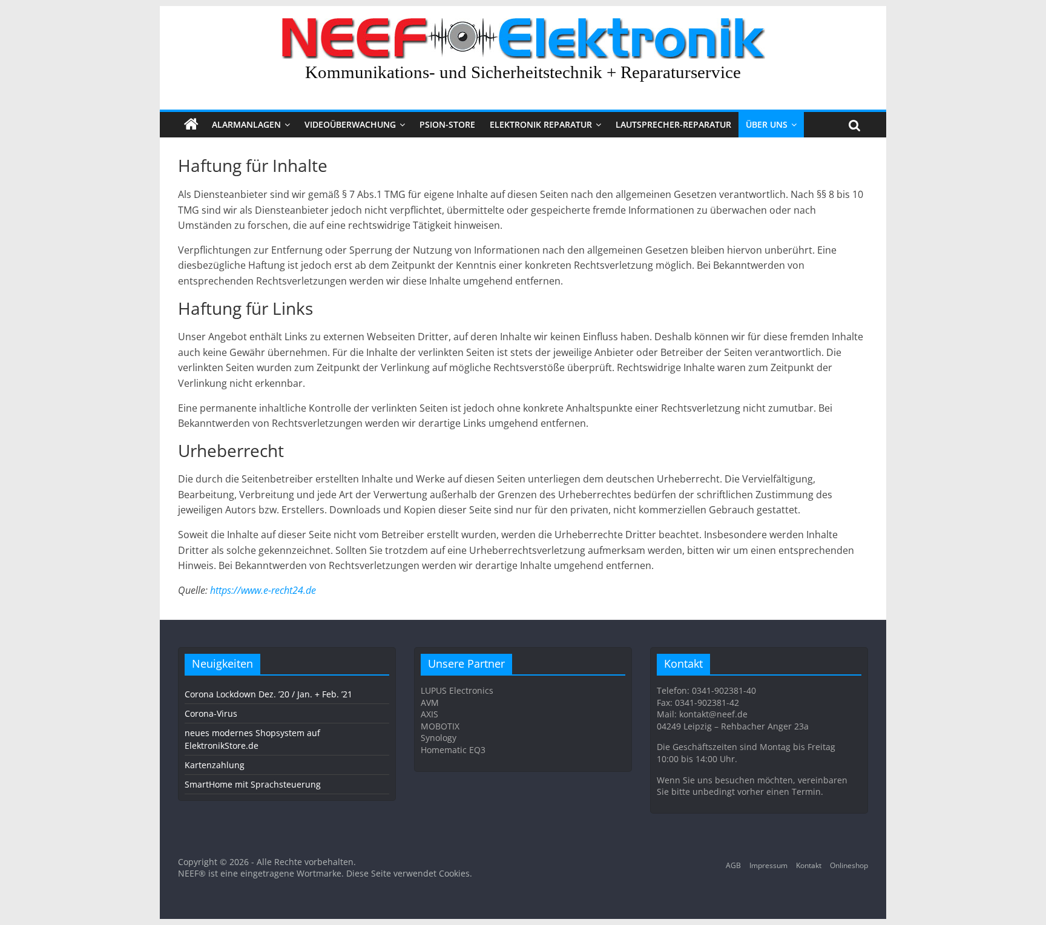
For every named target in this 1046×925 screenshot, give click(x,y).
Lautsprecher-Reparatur (673, 124)
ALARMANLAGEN (246, 124)
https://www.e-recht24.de (263, 590)
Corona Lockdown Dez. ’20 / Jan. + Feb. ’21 (268, 694)
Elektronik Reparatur (541, 124)
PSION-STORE (447, 124)
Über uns (767, 124)
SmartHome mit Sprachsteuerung (253, 784)
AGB (733, 865)
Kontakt (808, 865)
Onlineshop (849, 865)
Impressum (768, 865)
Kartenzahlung (215, 765)
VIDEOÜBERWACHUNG (350, 124)
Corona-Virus (211, 713)
